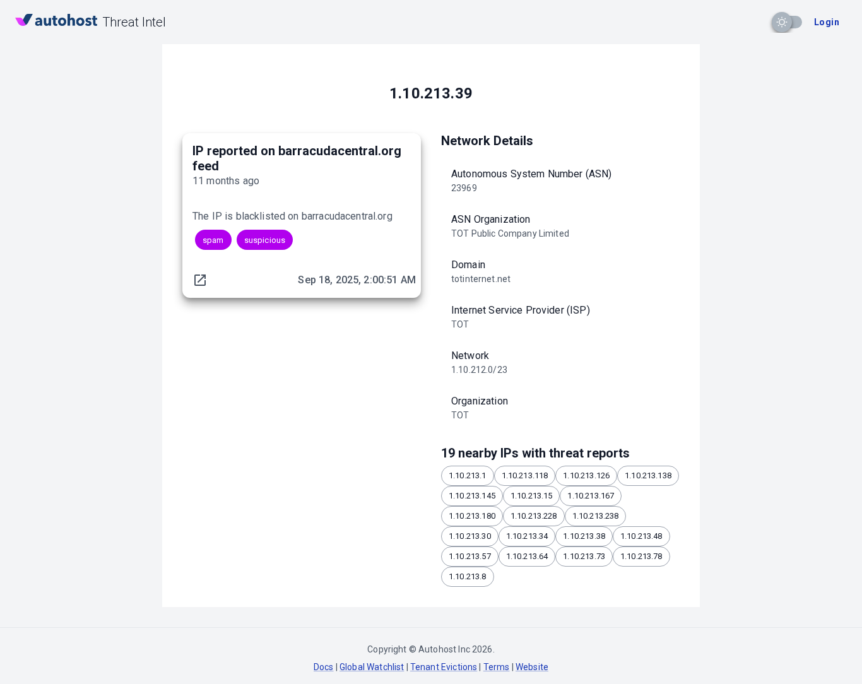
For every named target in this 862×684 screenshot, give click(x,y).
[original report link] (200, 280)
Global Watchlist (371, 667)
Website (532, 667)
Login (826, 22)
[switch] (782, 22)
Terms (496, 667)
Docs (324, 667)
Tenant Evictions (443, 667)
